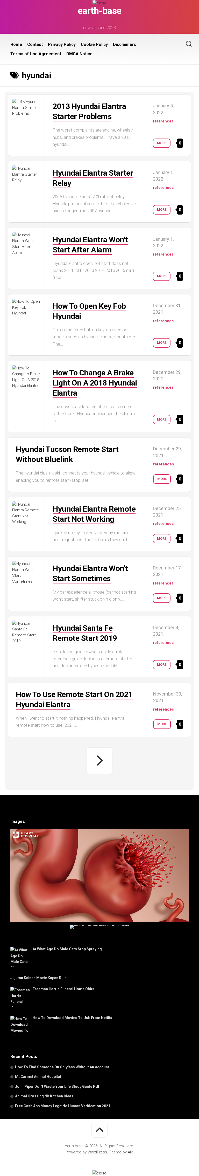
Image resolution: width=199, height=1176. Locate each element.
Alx (130, 1152)
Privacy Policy (62, 44)
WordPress (97, 1152)
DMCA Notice (79, 53)
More (161, 143)
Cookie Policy (94, 44)
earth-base (100, 10)
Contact (35, 44)
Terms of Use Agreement (35, 53)
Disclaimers (124, 44)
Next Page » (99, 760)
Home (16, 44)
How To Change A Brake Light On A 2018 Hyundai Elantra (95, 382)
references (163, 121)
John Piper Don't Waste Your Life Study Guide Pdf (57, 1086)
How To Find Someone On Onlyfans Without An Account (62, 1067)
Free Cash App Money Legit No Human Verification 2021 (62, 1106)
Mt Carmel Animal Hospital (38, 1077)
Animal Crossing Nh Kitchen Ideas (44, 1096)
